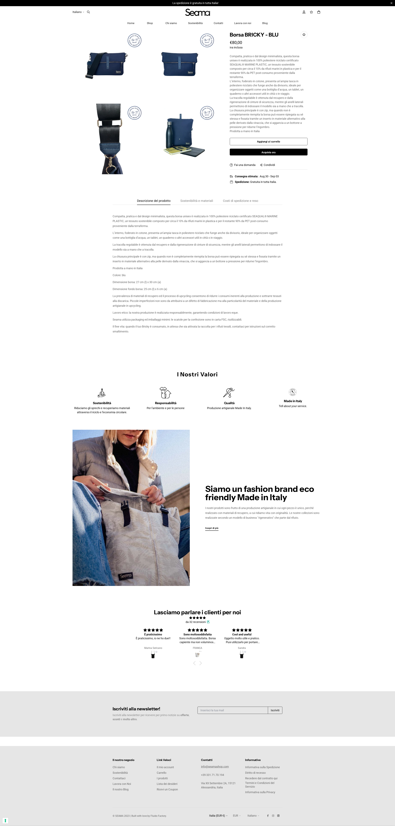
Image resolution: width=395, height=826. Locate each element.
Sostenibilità (195, 23)
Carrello (161, 772)
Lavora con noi (242, 23)
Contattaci (119, 778)
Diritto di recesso (255, 772)
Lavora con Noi (122, 783)
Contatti (218, 23)
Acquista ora (269, 152)
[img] (197, 618)
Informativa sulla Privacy (260, 792)
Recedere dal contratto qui (261, 778)
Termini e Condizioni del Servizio (259, 784)
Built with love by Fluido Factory (148, 815)
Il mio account (165, 767)
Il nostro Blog (121, 789)
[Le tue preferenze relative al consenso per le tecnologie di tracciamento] (5, 821)
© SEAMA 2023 (121, 815)
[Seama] (197, 12)
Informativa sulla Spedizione (262, 767)
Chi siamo (171, 23)
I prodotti (162, 778)
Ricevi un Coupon (167, 789)
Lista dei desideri (167, 783)
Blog (265, 23)
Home (130, 23)
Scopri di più (211, 528)
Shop (150, 23)
